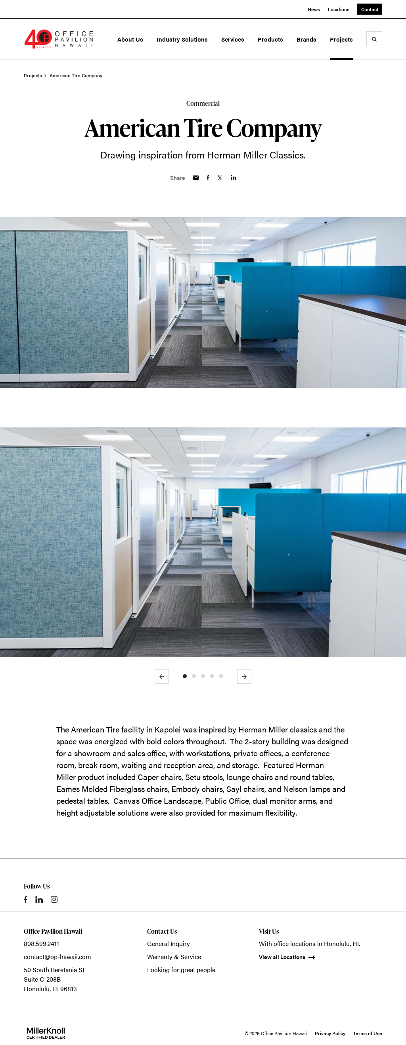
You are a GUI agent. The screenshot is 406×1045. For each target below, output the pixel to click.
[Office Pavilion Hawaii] (59, 39)
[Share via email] (196, 177)
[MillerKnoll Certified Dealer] (46, 1033)
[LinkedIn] (39, 899)
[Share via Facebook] (208, 177)
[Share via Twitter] (220, 177)
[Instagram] (54, 899)
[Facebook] (25, 899)
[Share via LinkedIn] (233, 177)
